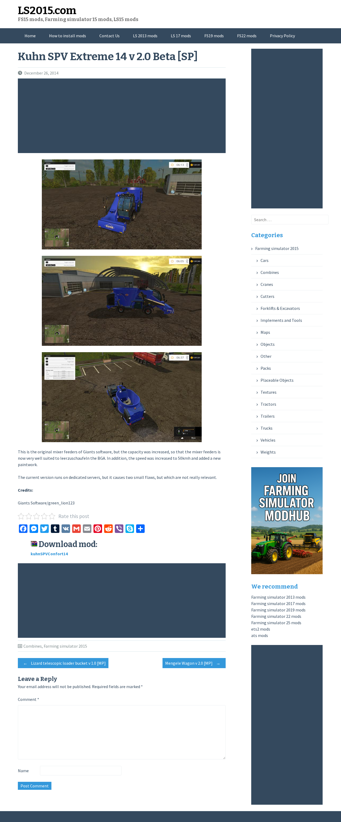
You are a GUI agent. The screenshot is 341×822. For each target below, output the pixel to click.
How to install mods (67, 35)
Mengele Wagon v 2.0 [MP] (192, 663)
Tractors (268, 404)
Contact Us (109, 35)
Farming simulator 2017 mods (278, 603)
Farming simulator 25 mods (276, 622)
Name (23, 770)
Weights (268, 452)
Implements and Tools (281, 320)
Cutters (267, 296)
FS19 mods (214, 35)
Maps (265, 332)
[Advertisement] (123, 116)
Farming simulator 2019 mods (278, 610)
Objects (268, 344)
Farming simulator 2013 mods (278, 597)
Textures (269, 392)
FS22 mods (247, 35)
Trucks (267, 428)
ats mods (259, 635)
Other (266, 356)
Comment (28, 699)
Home (30, 35)
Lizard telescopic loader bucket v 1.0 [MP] (64, 663)
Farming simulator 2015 (65, 646)
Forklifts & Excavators (280, 308)
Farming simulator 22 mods (276, 616)
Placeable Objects (277, 380)
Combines (32, 646)
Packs (266, 368)
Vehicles (268, 440)
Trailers (268, 416)
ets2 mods (260, 629)
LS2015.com (47, 10)
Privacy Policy (282, 35)
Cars (265, 260)
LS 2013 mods (145, 35)
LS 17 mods (181, 35)
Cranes (267, 284)
